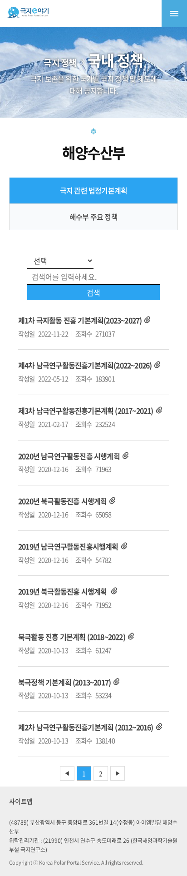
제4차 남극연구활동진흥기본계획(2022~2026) (85, 365)
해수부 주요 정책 (93, 216)
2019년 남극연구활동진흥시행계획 (68, 546)
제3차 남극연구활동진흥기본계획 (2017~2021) (85, 410)
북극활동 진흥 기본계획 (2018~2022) (71, 636)
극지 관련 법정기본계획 (93, 190)
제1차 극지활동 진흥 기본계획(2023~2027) (80, 320)
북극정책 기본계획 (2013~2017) (64, 682)
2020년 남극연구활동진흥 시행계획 (69, 455)
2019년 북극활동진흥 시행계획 (63, 591)
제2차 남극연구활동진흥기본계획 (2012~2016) (85, 727)
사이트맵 (21, 801)
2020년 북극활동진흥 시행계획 (62, 500)
